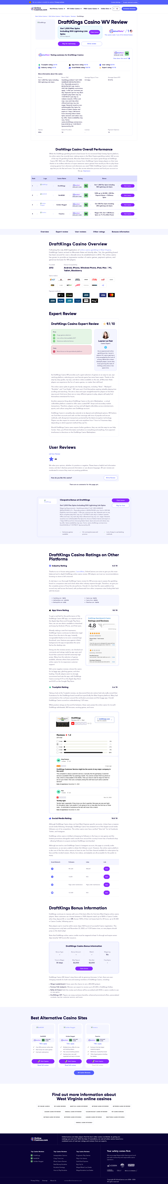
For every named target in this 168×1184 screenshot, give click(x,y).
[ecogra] (112, 1165)
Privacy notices (59, 2)
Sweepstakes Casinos (60, 1155)
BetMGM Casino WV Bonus (52, 1117)
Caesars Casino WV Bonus (94, 1117)
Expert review (62, 232)
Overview (45, 232)
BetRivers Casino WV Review (121, 1106)
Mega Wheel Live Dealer (84, 1167)
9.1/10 (114, 67)
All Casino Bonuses (84, 1072)
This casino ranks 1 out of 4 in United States (119, 35)
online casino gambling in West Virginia (95, 250)
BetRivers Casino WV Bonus (72, 1117)
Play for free (120, 505)
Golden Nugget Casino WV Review (96, 1111)
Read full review (43, 1065)
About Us (53, 1180)
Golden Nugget (38, 1161)
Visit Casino (127, 186)
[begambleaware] (131, 1170)
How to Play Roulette (60, 1170)
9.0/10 (86, 65)
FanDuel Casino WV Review (73, 1111)
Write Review (110, 478)
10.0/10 (87, 67)
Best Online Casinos (41, 16)
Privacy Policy (35, 1180)
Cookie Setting (115, 2)
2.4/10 (55, 65)
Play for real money (69, 44)
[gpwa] (131, 1165)
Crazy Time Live (58, 1158)
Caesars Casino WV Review (52, 1111)
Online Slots (105, 8)
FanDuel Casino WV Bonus (84, 1122)
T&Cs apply (43, 1044)
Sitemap (44, 1180)
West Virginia (66, 16)
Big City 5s (79, 1164)
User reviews (80, 232)
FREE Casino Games (90, 8)
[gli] (119, 1170)
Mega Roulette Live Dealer (84, 1170)
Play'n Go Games (81, 1158)
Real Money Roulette (60, 1164)
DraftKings (36, 1155)
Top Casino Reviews (37, 1151)
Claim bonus (94, 32)
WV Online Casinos (73, 8)
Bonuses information (120, 232)
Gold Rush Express (82, 1161)
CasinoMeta (80, 571)
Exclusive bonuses (129, 8)
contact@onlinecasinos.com (73, 1180)
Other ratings (99, 232)
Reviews (73, 16)
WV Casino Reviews (60, 1106)
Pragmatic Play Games (83, 1155)
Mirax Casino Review (60, 1161)
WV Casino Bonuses (118, 1111)
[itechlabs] (122, 1165)
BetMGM (36, 1158)
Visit (106, 868)
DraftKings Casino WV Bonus (115, 1117)
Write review (91, 44)
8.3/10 (54, 67)
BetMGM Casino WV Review (100, 1106)
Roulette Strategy (59, 1167)
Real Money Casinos (56, 8)
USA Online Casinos (55, 16)
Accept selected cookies (130, 2)
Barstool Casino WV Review (79, 1106)
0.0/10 (112, 65)
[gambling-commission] (110, 1170)
